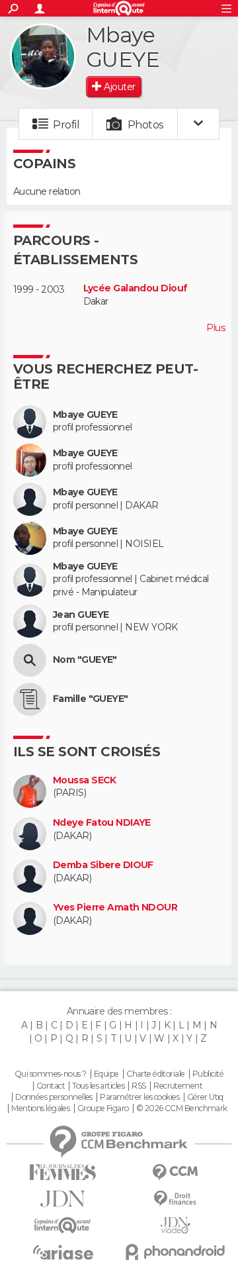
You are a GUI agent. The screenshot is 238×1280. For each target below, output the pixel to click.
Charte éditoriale (155, 1074)
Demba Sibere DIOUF (103, 865)
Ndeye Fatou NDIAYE (102, 822)
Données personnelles (54, 1097)
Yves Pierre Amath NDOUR (115, 907)
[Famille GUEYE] (29, 699)
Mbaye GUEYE (85, 414)
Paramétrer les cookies (139, 1097)
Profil (66, 125)
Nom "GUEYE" (85, 659)
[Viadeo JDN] (175, 1225)
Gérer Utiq (205, 1097)
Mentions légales (40, 1108)
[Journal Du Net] (63, 1199)
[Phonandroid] (175, 1252)
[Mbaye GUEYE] (43, 56)
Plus (215, 328)
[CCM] (175, 1172)
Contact (50, 1086)
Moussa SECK (84, 780)
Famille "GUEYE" (90, 699)
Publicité (207, 1074)
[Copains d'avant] (63, 1225)
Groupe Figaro (103, 1108)
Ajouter (119, 87)
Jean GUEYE (80, 614)
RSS (138, 1086)
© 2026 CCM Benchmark (181, 1108)
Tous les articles (98, 1086)
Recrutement (177, 1086)
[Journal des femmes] (63, 1172)
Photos (146, 125)
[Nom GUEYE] (29, 660)
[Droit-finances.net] (175, 1199)
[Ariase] (63, 1252)
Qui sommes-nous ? (50, 1074)
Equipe (106, 1074)
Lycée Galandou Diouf (135, 288)
